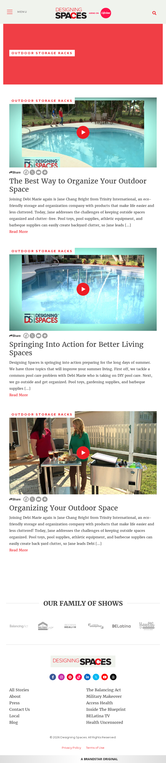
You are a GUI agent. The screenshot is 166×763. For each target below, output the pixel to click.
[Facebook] (26, 172)
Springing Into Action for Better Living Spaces (76, 348)
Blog (13, 722)
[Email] (38, 172)
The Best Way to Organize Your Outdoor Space (78, 185)
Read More (18, 231)
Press (14, 702)
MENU (22, 11)
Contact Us (19, 709)
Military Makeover (104, 696)
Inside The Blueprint (106, 709)
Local (14, 715)
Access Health (99, 702)
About (15, 696)
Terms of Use (95, 747)
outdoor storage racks (42, 101)
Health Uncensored (104, 722)
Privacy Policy (71, 747)
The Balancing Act (103, 689)
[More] (45, 172)
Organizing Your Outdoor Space (63, 508)
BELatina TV (98, 715)
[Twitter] (32, 172)
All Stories (19, 689)
